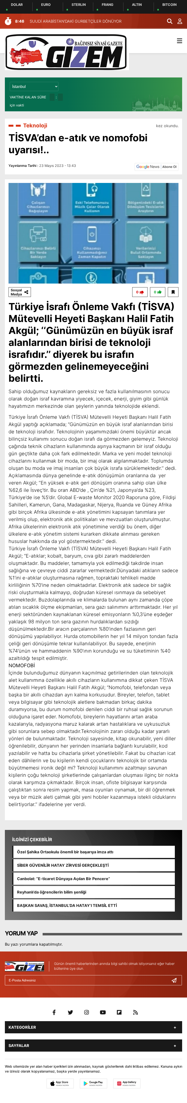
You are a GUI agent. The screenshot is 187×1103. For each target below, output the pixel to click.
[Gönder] (176, 980)
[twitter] (70, 1012)
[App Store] (60, 1083)
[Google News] (156, 166)
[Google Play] (93, 1083)
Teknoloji (35, 125)
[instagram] (87, 1012)
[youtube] (103, 1012)
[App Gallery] (126, 1083)
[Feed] (136, 1012)
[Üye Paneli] (177, 21)
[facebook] (54, 1012)
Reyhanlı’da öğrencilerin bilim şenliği (51, 892)
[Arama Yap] (167, 21)
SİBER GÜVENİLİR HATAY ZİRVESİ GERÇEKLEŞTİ (63, 865)
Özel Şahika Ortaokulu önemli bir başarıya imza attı (65, 851)
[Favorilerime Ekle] (173, 292)
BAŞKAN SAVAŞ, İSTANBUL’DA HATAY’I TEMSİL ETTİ (67, 905)
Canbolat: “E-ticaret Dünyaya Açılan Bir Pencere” (63, 878)
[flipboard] (119, 1012)
